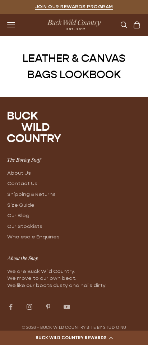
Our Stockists (24, 226)
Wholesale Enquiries (33, 236)
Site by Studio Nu (106, 327)
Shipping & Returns (31, 194)
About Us (19, 173)
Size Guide (20, 205)
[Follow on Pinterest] (48, 306)
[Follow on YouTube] (66, 306)
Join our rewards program (74, 7)
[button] (74, 338)
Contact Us (22, 183)
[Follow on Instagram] (29, 306)
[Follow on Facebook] (10, 306)
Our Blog (18, 215)
